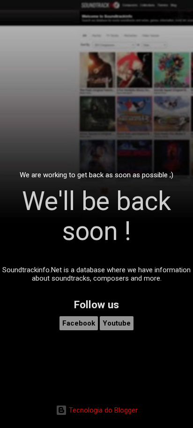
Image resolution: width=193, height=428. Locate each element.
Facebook (78, 323)
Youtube (117, 323)
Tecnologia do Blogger (102, 410)
